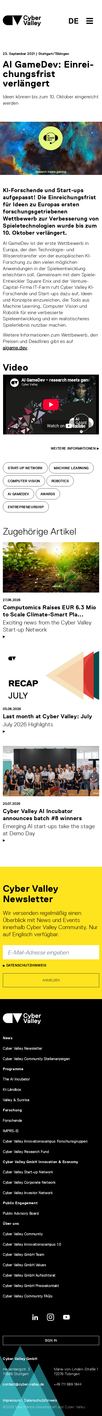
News (8, 1038)
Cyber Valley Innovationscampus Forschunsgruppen (45, 1141)
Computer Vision (24, 481)
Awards (48, 494)
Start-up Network (25, 468)
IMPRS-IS (11, 1131)
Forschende (12, 1120)
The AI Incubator (16, 1079)
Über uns (11, 1223)
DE (73, 21)
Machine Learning (71, 468)
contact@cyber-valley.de (23, 1384)
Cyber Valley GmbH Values (24, 1265)
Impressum (12, 1400)
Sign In (51, 1340)
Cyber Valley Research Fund (26, 1152)
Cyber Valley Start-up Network (28, 1172)
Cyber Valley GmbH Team (23, 1254)
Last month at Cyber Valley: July (47, 716)
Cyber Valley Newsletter (22, 1048)
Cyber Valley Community (23, 1234)
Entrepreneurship (26, 507)
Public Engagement (20, 1203)
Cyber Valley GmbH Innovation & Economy (40, 1162)
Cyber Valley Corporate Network (29, 1182)
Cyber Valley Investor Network (28, 1193)
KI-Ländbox (12, 1089)
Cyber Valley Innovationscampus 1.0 (32, 1244)
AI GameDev (18, 494)
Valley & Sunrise (16, 1100)
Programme (13, 1069)
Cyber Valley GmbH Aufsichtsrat (29, 1275)
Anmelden (51, 980)
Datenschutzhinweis (25, 965)
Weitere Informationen (74, 448)
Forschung (12, 1110)
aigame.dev (15, 347)
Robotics (60, 481)
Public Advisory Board (21, 1213)
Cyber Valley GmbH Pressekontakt (31, 1286)
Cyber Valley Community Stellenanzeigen (36, 1059)
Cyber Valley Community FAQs (27, 1296)
